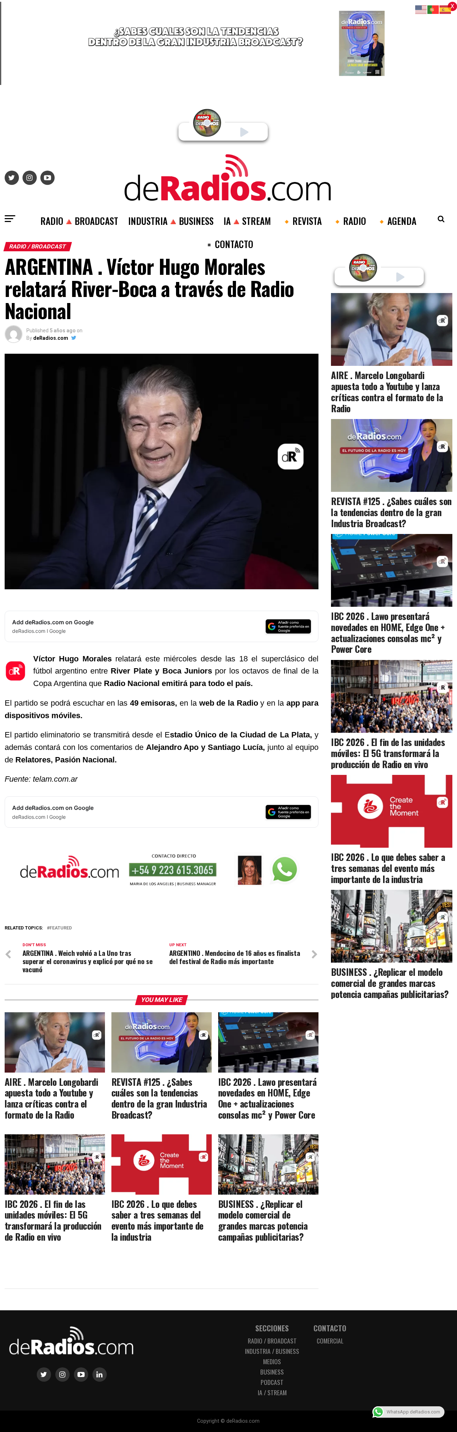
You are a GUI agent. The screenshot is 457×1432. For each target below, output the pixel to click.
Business (272, 1371)
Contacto (329, 1327)
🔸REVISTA (301, 220)
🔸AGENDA (396, 220)
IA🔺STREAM (247, 220)
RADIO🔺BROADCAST (79, 220)
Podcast (272, 1382)
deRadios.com (50, 338)
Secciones (272, 1327)
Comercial (330, 1340)
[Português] (433, 9)
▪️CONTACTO (228, 244)
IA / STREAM (272, 1392)
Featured (61, 928)
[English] (421, 9)
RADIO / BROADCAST (272, 1340)
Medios (272, 1361)
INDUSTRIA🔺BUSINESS (171, 220)
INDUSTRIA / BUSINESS (272, 1351)
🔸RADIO (349, 220)
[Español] (446, 9)
